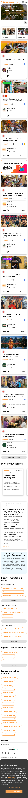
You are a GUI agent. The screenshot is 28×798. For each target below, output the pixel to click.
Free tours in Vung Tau (9, 722)
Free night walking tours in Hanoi (12, 612)
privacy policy (11, 777)
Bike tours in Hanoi (8, 616)
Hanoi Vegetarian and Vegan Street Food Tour (13, 435)
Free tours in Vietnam (11, 6)
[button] (8, 33)
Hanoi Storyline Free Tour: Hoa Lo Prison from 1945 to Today (13, 395)
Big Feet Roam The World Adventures (16, 404)
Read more (5, 547)
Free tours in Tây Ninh (9, 730)
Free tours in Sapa (8, 692)
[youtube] (8, 753)
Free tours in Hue (7, 685)
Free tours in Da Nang (9, 689)
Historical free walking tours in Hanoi (13, 592)
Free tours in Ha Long (8, 696)
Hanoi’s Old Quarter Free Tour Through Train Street (13, 140)
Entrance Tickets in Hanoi (10, 652)
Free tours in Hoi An (8, 681)
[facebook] (5, 753)
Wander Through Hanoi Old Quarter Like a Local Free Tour (12, 100)
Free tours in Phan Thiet (9, 719)
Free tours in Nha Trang (9, 711)
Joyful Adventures (11, 148)
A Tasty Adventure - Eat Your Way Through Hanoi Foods (12, 194)
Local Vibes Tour (11, 108)
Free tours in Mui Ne (8, 707)
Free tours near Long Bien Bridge (12, 636)
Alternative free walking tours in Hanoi (13, 595)
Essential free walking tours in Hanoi (13, 588)
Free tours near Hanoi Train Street (12, 629)
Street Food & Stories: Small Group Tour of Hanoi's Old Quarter (12, 235)
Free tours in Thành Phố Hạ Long (11, 726)
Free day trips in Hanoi (9, 608)
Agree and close (14, 791)
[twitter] (11, 753)
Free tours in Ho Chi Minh (9, 677)
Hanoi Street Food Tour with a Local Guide (13, 60)
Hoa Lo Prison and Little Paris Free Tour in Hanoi (12, 276)
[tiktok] (15, 753)
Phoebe (9, 68)
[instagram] (2, 753)
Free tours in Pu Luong (9, 734)
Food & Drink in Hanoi (9, 656)
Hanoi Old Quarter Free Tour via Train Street (13, 316)
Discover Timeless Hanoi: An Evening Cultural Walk (12, 355)
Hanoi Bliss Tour (11, 324)
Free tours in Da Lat (8, 704)
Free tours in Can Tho (9, 700)
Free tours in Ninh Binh (9, 715)
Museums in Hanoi (8, 660)
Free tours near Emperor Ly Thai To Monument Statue (15, 632)
